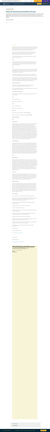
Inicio (2, 6)
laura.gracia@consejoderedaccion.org (17, 232)
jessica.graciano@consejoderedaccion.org (18, 241)
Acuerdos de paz (15, 425)
